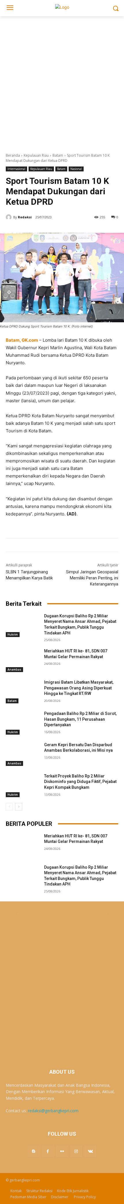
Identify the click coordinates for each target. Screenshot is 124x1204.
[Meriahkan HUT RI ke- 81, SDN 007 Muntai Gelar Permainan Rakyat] (23, 660)
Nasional (76, 169)
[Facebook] (47, 1151)
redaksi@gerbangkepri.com (53, 1110)
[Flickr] (61, 1151)
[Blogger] (33, 1151)
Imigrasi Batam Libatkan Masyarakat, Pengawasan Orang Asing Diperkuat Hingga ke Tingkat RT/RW (78, 688)
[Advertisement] (62, 81)
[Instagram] (76, 1151)
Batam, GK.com (22, 340)
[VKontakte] (90, 1151)
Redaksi (25, 217)
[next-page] (18, 806)
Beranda (13, 155)
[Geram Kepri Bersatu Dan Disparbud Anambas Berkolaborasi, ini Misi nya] (23, 754)
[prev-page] (9, 806)
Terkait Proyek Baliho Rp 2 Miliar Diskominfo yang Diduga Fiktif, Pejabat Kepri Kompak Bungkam (80, 782)
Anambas (14, 669)
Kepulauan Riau (36, 155)
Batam (57, 155)
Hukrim (12, 634)
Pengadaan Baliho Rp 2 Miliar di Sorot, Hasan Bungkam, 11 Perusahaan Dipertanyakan (80, 719)
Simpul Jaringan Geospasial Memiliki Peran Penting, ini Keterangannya (92, 578)
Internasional (16, 169)
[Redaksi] (9, 217)
